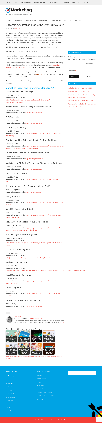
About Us (8, 407)
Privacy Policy (64, 419)
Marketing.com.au (20, 11)
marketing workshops (56, 356)
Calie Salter (17, 28)
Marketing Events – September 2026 (80, 88)
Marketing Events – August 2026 (78, 91)
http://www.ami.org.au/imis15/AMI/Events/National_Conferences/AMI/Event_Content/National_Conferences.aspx (46, 270)
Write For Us (9, 390)
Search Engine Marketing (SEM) (44, 392)
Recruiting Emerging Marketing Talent (80, 100)
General (8, 356)
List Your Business (10, 397)
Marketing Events (10, 400)
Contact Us (8, 411)
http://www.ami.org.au (33, 192)
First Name (72, 70)
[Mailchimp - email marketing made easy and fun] (90, 78)
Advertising (39, 375)
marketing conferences (34, 356)
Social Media (40, 399)
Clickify (62, 322)
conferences (20, 356)
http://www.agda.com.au (33, 113)
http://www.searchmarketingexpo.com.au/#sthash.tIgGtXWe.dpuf (29, 258)
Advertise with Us (10, 387)
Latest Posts (14, 312)
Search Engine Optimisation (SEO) (45, 396)
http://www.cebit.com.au (33, 123)
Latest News (13, 356)
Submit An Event (10, 394)
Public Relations (40, 389)
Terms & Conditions (55, 419)
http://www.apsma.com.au (34, 159)
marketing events (45, 356)
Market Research (41, 385)
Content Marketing (41, 378)
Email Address (73, 65)
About (7, 312)
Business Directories (11, 404)
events (26, 356)
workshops (8, 358)
